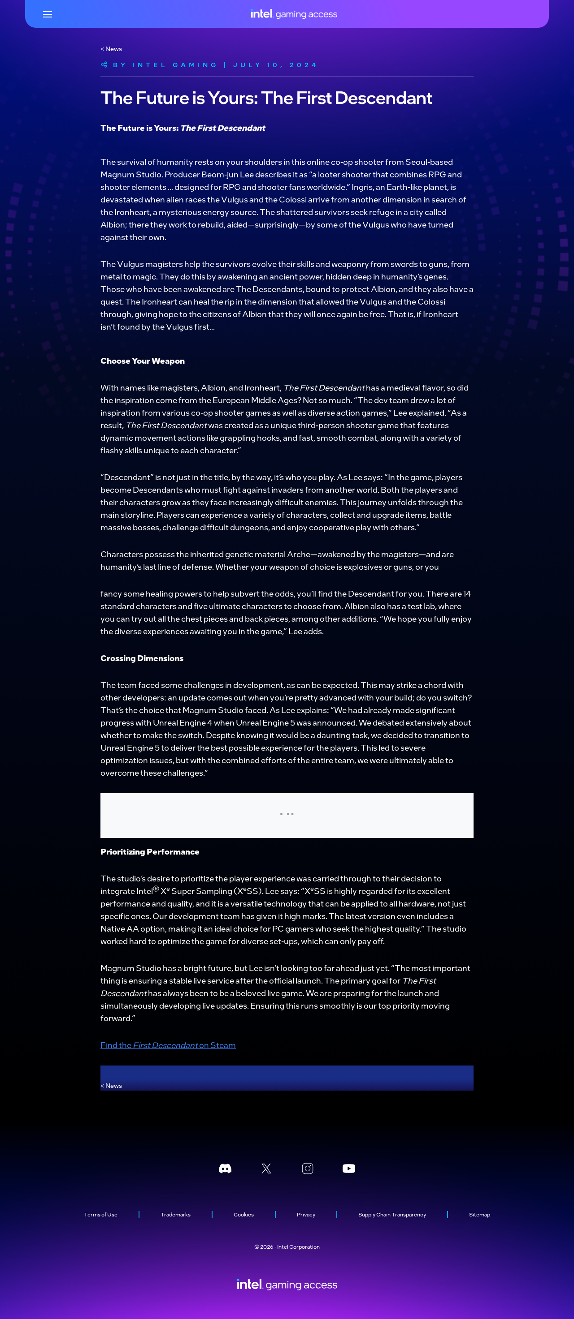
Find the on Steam (168, 1045)
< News (111, 48)
